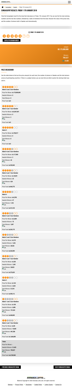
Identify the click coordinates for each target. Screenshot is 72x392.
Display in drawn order (11, 40)
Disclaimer (29, 384)
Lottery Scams (49, 384)
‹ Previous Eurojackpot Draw (10, 367)
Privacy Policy (19, 384)
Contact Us (58, 384)
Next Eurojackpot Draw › (62, 367)
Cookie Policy (38, 384)
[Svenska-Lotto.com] (6, 2)
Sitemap (10, 384)
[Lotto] (2, 7)
